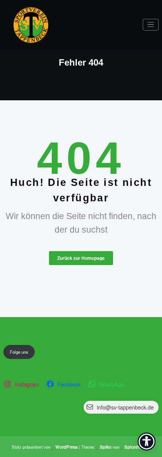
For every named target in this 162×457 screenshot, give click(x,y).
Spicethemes (137, 447)
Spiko (106, 447)
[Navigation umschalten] (151, 25)
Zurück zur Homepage (81, 258)
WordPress (66, 447)
